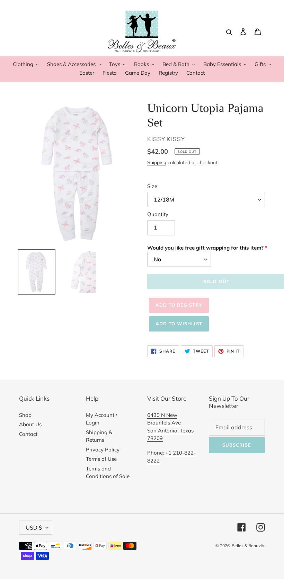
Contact (28, 434)
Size (152, 186)
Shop (25, 415)
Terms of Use (101, 459)
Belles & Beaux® (248, 545)
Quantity (157, 214)
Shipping (156, 162)
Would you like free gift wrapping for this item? (205, 247)
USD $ (34, 527)
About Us (30, 424)
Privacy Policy (102, 449)
